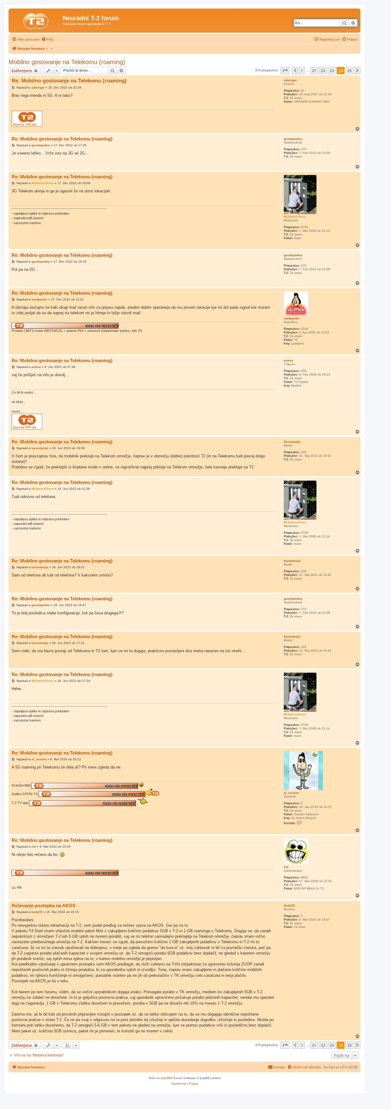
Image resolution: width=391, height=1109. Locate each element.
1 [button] (302, 70)
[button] (285, 70)
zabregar (290, 80)
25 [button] (349, 70)
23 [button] (332, 70)
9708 (304, 227)
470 (303, 149)
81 (303, 90)
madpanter (292, 318)
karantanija (292, 441)
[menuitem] (47, 39)
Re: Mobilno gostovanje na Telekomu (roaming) (69, 81)
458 (303, 371)
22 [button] (323, 70)
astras (288, 360)
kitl (286, 867)
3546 (304, 328)
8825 (304, 877)
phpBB (165, 1078)
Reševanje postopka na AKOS (43, 905)
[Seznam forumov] (36, 20)
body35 (289, 905)
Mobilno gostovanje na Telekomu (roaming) (67, 62)
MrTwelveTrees (295, 216)
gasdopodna (293, 138)
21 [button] (314, 70)
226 (303, 452)
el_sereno (291, 792)
